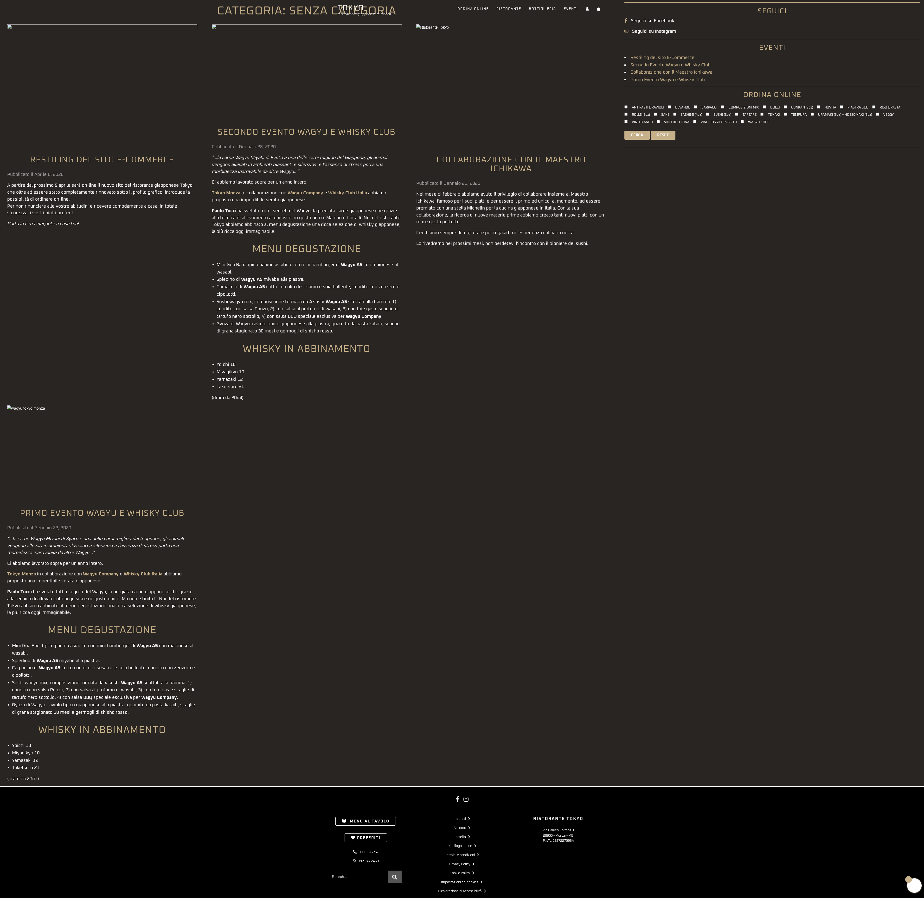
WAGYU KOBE (758, 122)
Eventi (571, 9)
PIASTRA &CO (857, 107)
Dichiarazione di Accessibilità (461, 891)
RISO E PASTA (890, 107)
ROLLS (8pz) (641, 114)
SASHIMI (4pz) (691, 114)
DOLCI (775, 107)
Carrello (461, 837)
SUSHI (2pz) (722, 114)
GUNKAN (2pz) (802, 107)
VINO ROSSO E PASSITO (719, 122)
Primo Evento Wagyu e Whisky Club (102, 513)
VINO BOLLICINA (676, 122)
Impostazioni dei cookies (461, 882)
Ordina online (473, 9)
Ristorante (508, 9)
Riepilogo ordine (461, 846)
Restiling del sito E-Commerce (102, 160)
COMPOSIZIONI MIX (744, 107)
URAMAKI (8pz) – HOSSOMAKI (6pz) (845, 114)
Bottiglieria (542, 9)
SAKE (665, 114)
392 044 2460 (367, 861)
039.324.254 (367, 852)
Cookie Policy (461, 873)
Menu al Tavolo (368, 821)
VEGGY (888, 114)
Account (461, 828)
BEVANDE (682, 107)
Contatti (461, 819)
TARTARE (750, 114)
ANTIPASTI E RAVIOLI (648, 107)
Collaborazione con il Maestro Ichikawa (671, 72)
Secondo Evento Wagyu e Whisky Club (307, 132)
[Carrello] (598, 9)
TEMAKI (774, 114)
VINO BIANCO (642, 122)
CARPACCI (709, 107)
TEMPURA (799, 114)
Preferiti (368, 838)
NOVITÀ (830, 107)
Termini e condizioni (461, 855)
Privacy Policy (460, 864)
